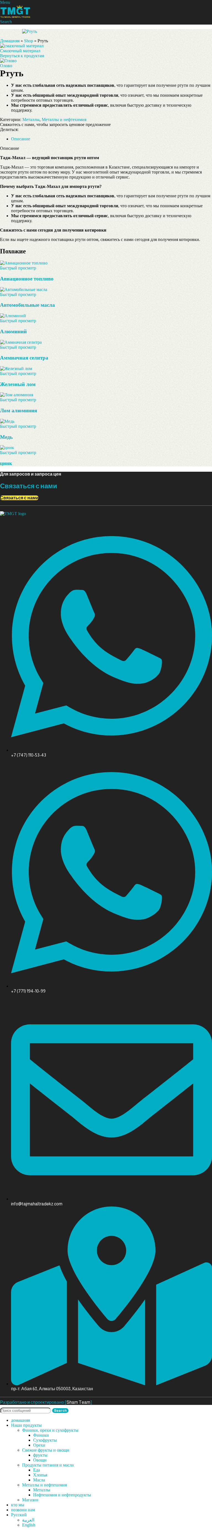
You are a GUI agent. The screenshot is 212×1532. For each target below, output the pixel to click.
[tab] (20, 139)
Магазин (30, 1499)
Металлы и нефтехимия (64, 119)
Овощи (40, 1460)
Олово (6, 65)
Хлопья (40, 1475)
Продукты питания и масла (48, 1465)
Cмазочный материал (20, 50)
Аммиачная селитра (24, 358)
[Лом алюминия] (16, 394)
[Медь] (7, 421)
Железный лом (18, 384)
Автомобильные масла (27, 305)
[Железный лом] (16, 368)
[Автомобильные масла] (23, 289)
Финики (41, 1435)
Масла (39, 1480)
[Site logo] (15, 16)
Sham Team (78, 1402)
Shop (28, 40)
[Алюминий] (13, 315)
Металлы (30, 119)
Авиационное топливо (27, 279)
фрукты (40, 1455)
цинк (6, 463)
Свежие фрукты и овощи (45, 1450)
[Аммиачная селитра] (21, 342)
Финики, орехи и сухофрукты (50, 1430)
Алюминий (13, 331)
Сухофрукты (45, 1440)
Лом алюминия (18, 410)
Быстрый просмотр (18, 268)
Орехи (39, 1445)
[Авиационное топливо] (23, 263)
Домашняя (10, 40)
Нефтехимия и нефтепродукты (62, 1494)
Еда (36, 1470)
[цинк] (7, 447)
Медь (6, 437)
